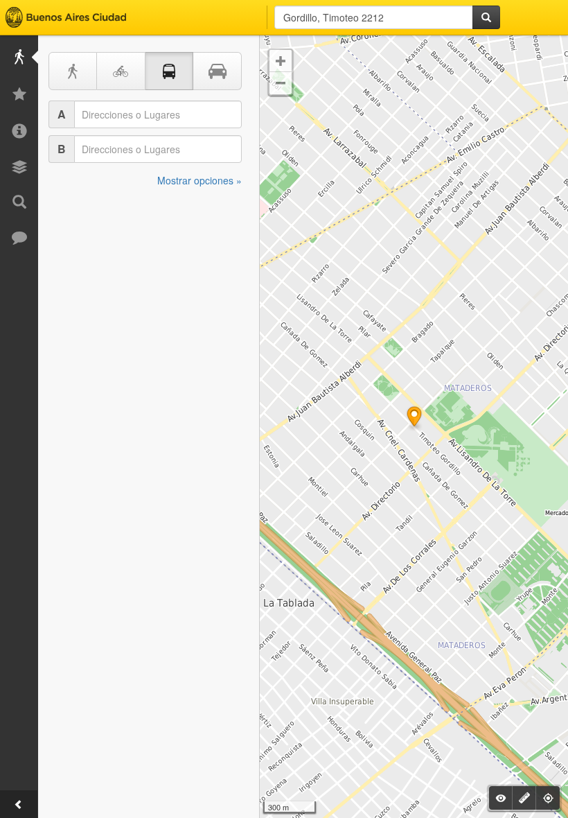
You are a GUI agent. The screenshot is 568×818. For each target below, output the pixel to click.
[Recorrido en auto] (217, 71)
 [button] (280, 83)
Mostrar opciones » (199, 180)
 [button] (280, 61)
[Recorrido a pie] (72, 71)
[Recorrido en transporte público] (169, 71)
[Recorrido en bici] (121, 71)
